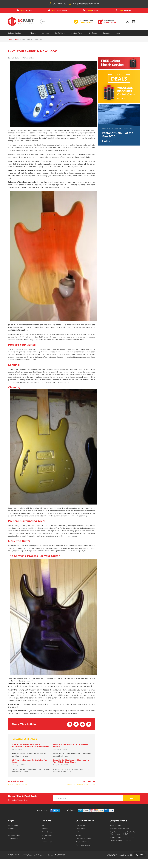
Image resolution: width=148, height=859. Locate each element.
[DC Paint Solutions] (21, 21)
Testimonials (80, 825)
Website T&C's (112, 855)
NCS (43, 838)
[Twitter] (55, 810)
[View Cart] (133, 22)
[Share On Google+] (82, 724)
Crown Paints (46, 835)
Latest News (80, 829)
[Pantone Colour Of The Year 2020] (119, 125)
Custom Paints (76, 33)
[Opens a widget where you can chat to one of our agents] (139, 855)
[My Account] (127, 22)
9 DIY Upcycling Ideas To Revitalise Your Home (30, 761)
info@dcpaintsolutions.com (86, 3)
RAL (43, 825)
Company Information (83, 838)
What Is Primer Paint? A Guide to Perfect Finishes (71, 745)
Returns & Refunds (82, 842)
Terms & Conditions (83, 845)
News (118, 33)
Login (78, 832)
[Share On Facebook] (69, 724)
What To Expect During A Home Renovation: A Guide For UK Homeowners (30, 745)
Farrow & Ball (47, 842)
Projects (106, 33)
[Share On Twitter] (76, 724)
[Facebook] (51, 810)
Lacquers (45, 33)
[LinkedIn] (58, 810)
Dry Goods (93, 33)
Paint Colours (13, 825)
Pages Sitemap (124, 855)
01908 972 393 (60, 3)
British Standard (47, 832)
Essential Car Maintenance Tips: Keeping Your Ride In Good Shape (71, 761)
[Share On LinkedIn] (88, 724)
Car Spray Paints (14, 835)
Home (10, 39)
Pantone (45, 829)
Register (79, 835)
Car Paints (59, 33)
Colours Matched (15, 33)
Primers (32, 33)
